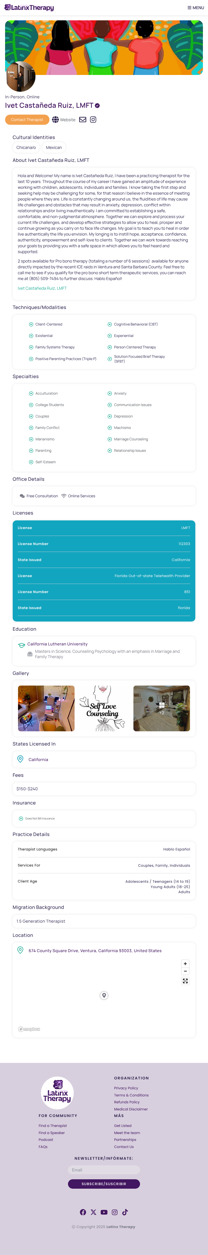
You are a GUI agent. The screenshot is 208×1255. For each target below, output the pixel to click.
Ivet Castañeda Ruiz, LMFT (42, 288)
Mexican (54, 147)
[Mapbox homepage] (29, 1029)
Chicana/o (26, 147)
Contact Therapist (27, 119)
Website (68, 119)
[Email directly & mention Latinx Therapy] (82, 119)
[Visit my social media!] (93, 119)
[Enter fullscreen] (185, 981)
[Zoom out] (185, 971)
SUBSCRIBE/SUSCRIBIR (104, 1183)
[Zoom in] (185, 963)
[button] (194, 7)
